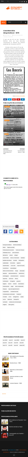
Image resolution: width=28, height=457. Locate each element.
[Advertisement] (14, 166)
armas (11, 255)
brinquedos (21, 260)
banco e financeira (18, 35)
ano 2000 (5, 340)
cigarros (18, 263)
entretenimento (14, 276)
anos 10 (11, 340)
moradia (5, 296)
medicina (19, 294)
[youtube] (26, 1)
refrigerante (16, 296)
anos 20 (23, 340)
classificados (6, 265)
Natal (4, 247)
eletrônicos (21, 273)
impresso (5, 36)
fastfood (11, 278)
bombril (15, 260)
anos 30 (5, 342)
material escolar (14, 291)
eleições (5, 273)
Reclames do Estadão (20, 96)
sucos (4, 299)
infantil (14, 283)
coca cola (13, 265)
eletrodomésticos (13, 273)
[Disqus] (14, 200)
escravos (22, 276)
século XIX (10, 36)
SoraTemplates (12, 450)
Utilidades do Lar (6, 252)
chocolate (12, 263)
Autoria (4, 393)
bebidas (6, 134)
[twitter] (22, 1)
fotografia (12, 281)
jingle (12, 286)
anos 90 (16, 345)
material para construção (9, 294)
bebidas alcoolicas (7, 260)
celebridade (5, 263)
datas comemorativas (8, 270)
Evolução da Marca (7, 244)
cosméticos (5, 268)
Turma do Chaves (20, 250)
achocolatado (15, 252)
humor (9, 283)
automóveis (6, 257)
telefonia (10, 299)
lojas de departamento (14, 289)
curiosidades (13, 268)
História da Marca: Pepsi (15, 427)
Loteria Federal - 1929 (16, 383)
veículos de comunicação (15, 302)
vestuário (5, 302)
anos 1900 (16, 340)
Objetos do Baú (10, 247)
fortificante (5, 281)
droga (16, 270)
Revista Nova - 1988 (15, 363)
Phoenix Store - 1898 (9, 142)
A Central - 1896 (8, 128)
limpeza (5, 289)
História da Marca (17, 244)
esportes (5, 278)
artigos (16, 255)
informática (21, 283)
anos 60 (21, 342)
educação (22, 270)
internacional (6, 286)
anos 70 (5, 345)
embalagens (6, 276)
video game (11, 304)
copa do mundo (20, 265)
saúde (22, 296)
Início (3, 22)
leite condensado (19, 286)
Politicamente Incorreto (8, 250)
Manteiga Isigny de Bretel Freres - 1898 (13, 114)
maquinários (6, 291)
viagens (5, 304)
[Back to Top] (14, 455)
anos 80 (10, 345)
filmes (16, 278)
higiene (4, 283)
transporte (16, 299)
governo (18, 281)
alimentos (7, 106)
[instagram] (24, 1)
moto (10, 296)
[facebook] (20, 1)
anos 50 (16, 342)
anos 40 (10, 342)
